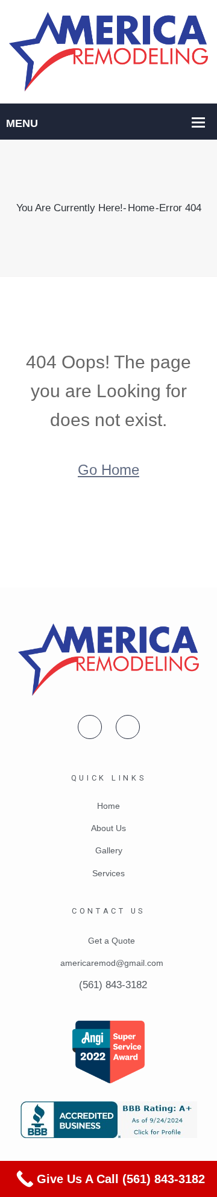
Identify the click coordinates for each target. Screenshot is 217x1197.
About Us (108, 828)
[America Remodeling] (108, 51)
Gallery (108, 850)
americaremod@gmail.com (111, 963)
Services (108, 873)
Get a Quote (111, 940)
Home (141, 208)
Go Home (108, 470)
